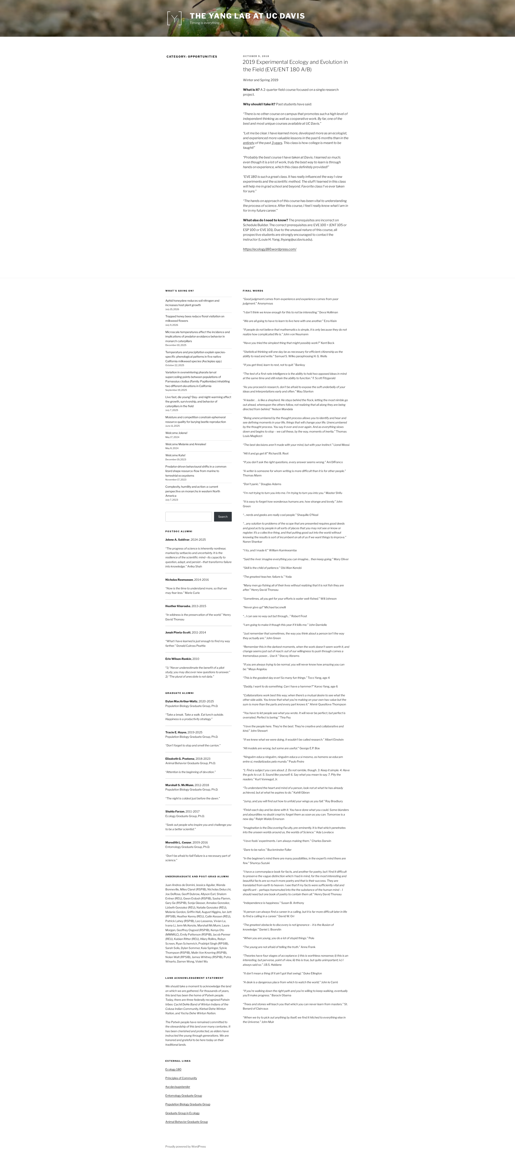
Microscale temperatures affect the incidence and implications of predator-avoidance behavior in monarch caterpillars (197, 336)
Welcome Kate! (175, 455)
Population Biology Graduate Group (187, 1104)
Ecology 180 (173, 1069)
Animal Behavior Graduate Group (186, 1121)
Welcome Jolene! (176, 433)
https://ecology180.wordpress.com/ (269, 249)
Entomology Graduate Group (183, 1095)
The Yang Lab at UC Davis (247, 15)
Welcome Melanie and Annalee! (185, 444)
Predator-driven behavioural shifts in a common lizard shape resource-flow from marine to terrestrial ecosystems (195, 471)
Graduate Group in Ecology (182, 1113)
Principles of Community (181, 1078)
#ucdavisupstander (177, 1086)
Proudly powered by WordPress (185, 1146)
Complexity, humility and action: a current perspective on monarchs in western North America (192, 491)
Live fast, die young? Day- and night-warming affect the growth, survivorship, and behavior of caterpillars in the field (198, 401)
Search (223, 516)
